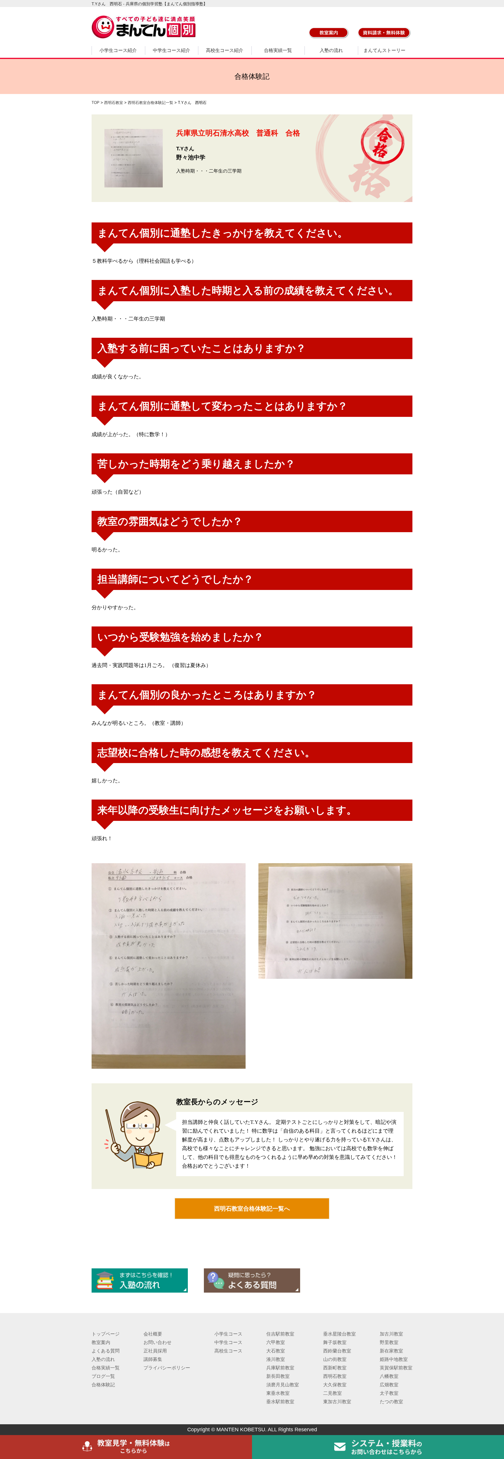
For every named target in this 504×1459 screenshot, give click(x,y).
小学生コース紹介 (118, 50)
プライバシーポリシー (167, 1367)
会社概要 (153, 1333)
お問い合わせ (158, 1342)
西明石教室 (334, 1376)
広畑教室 (389, 1384)
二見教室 (332, 1393)
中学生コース (228, 1342)
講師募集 (153, 1359)
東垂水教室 (278, 1393)
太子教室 (389, 1393)
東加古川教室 (337, 1401)
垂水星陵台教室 (339, 1333)
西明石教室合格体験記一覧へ (252, 1208)
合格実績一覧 (278, 50)
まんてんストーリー (384, 50)
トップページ (106, 1333)
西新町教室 (334, 1367)
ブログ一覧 (103, 1376)
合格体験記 (103, 1384)
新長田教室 (278, 1376)
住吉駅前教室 (280, 1333)
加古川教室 (391, 1333)
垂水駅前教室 (280, 1401)
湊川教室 (275, 1359)
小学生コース (228, 1333)
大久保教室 (334, 1384)
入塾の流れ (331, 50)
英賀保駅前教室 (396, 1367)
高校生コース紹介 (224, 50)
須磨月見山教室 (282, 1384)
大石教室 (275, 1350)
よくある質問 (106, 1350)
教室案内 (101, 1342)
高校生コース (228, 1350)
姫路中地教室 (394, 1359)
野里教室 (389, 1342)
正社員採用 (155, 1350)
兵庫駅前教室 (280, 1367)
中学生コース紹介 (171, 50)
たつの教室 (391, 1401)
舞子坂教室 (334, 1342)
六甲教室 (275, 1342)
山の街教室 (334, 1359)
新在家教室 (391, 1350)
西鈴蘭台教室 (337, 1350)
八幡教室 (389, 1376)
